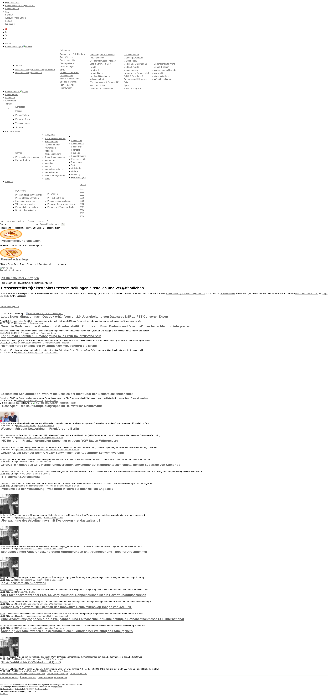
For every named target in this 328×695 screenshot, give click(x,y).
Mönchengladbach (8, 435)
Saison (127, 82)
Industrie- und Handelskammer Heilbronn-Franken (40, 450)
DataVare (21, 323)
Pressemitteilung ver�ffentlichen (20, 5)
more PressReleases (35, 673)
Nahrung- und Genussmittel (136, 73)
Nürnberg (4, 669)
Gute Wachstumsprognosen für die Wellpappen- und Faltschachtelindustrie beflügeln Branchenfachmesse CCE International (92, 619)
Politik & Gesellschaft (133, 76)
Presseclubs (76, 141)
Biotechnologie (67, 66)
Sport (126, 85)
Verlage (74, 171)
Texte (73, 165)
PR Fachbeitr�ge (55, 198)
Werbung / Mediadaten (15, 18)
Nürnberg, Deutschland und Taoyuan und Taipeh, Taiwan (26, 471)
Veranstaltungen (22, 123)
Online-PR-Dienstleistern (306, 293)
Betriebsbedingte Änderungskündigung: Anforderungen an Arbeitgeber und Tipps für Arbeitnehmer (74, 551)
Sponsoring (76, 162)
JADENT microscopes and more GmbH (35, 616)
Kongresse (20, 107)
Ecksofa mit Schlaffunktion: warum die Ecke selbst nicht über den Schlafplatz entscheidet (67, 394)
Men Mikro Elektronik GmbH (30, 671)
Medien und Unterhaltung (135, 64)
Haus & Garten (96, 73)
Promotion (75, 150)
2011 (82, 195)
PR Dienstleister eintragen (20, 278)
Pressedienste (77, 144)
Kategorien (65, 50)
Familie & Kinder (67, 85)
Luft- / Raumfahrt (131, 55)
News (47, 178)
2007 (82, 207)
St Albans (4, 626)
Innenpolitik (69, 604)
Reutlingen (5, 340)
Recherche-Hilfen (79, 159)
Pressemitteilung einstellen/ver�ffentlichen (35, 69)
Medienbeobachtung (54, 169)
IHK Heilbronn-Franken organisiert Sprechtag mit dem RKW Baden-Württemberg (59, 440)
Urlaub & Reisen (161, 67)
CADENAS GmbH (25, 462)
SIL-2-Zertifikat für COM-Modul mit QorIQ (31, 662)
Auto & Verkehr (67, 57)
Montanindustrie (131, 70)
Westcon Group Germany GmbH (32, 438)
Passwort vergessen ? (38, 221)
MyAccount (20, 191)
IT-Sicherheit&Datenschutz (20, 476)
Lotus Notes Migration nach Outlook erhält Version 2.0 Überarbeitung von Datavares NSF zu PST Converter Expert (84, 316)
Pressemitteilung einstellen (21, 240)
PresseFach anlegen (15, 259)
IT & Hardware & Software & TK (104, 82)
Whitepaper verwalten (25, 204)
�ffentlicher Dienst (162, 79)
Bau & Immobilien (68, 60)
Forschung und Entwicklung (102, 55)
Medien (48, 166)
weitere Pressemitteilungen (12, 673)
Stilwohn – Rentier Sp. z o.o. (30, 352)
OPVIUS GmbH (24, 474)
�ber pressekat (12, 2)
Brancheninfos (51, 142)
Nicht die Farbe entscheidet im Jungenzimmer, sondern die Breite (49, 345)
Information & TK (55, 438)
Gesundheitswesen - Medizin (103, 61)
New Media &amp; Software (57, 671)
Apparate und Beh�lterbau (72, 54)
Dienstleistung (66, 76)
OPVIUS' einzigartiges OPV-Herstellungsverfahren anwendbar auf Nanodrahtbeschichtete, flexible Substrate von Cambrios (90, 464)
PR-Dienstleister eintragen (27, 157)
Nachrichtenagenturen (55, 175)
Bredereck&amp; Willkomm (29, 517)
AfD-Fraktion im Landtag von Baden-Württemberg (39, 604)
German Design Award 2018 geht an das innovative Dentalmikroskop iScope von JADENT (66, 607)
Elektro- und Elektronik (70, 79)
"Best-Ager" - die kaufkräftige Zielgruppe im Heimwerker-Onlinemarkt (51, 406)
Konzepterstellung (53, 154)
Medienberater (51, 172)
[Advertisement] (39, 373)
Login (2, 221)
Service (18, 153)
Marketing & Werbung (134, 58)
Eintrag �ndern (22, 160)
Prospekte (75, 153)
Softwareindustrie (35, 323)
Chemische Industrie (69, 73)
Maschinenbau (130, 61)
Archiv (83, 185)
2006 (82, 210)
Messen (19, 111)
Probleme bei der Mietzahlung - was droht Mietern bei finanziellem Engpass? (57, 488)
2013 (82, 189)
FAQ (7, 12)
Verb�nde (76, 168)
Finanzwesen (66, 88)
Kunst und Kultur (97, 85)
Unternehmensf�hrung (164, 64)
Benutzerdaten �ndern (26, 210)
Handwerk (94, 70)
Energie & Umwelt (68, 82)
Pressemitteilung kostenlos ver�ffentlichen (185, 293)
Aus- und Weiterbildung (55, 139)
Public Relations (78, 156)
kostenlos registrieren (16, 221)
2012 (82, 192)
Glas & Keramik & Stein (100, 64)
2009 (82, 201)
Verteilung (75, 174)
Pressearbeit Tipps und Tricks (60, 207)
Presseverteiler (12, 9)
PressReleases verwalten (27, 198)
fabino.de (4, 694)
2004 (82, 216)
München (4, 331)
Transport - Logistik (132, 88)
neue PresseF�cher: (9, 306)
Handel (93, 67)
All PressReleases (78, 673)
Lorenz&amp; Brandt (26, 426)
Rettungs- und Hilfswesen (135, 79)
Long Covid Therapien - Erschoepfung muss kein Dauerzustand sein (51, 336)
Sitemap (9, 15)
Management (51, 160)
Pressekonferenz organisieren (61, 204)
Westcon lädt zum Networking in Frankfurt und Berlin (40, 428)
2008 (82, 204)
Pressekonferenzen (24, 119)
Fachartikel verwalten (25, 201)
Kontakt (8, 21)
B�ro (62, 69)
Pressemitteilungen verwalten (28, 73)
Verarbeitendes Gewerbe (165, 70)
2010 (82, 198)
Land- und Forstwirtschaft (101, 88)
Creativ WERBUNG (26, 592)
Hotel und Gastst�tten (100, 76)
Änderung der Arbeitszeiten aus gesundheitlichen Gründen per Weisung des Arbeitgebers (67, 631)
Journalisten (50, 148)
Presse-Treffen (22, 115)
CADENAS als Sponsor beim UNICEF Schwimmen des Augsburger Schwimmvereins (62, 452)
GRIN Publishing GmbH (28, 333)
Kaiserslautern (6, 590)
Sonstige (19, 127)
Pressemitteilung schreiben (59, 201)
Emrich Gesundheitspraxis (29, 343)
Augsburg (4, 459)
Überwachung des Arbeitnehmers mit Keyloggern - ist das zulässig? (50, 520)
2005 (82, 213)
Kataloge (49, 151)
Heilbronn (4, 447)
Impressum (10, 24)
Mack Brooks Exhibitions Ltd (30, 628)
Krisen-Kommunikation (55, 157)
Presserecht (76, 147)
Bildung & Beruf (67, 63)
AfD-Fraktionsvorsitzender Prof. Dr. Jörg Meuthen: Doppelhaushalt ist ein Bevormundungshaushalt (73, 595)
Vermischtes (159, 73)
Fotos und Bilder (52, 145)
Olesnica (4, 350)
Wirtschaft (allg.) (161, 76)
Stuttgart (4, 602)
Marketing (49, 163)
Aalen (2, 614)
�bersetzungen (78, 177)
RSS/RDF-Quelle (33, 689)
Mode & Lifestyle (131, 67)
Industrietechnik (97, 79)
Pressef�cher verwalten (26, 207)
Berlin (2, 423)
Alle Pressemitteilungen (57, 673)
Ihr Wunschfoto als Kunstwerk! (23, 583)
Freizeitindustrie (97, 58)
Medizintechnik (61, 616)
